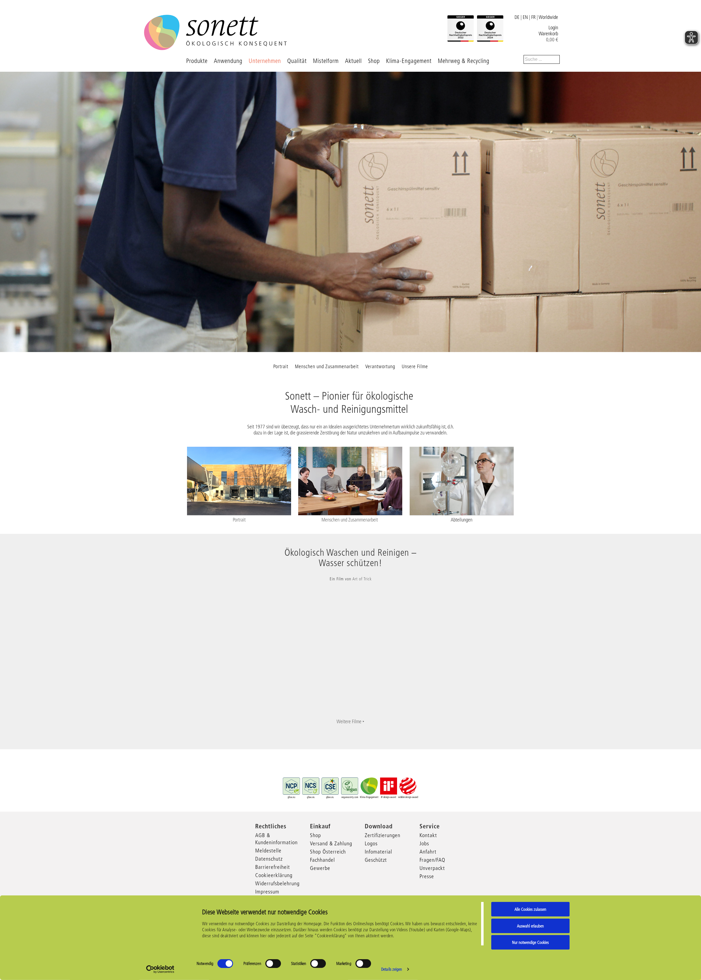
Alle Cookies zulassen (530, 909)
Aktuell (353, 61)
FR (533, 17)
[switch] (273, 963)
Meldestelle (268, 850)
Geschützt (376, 860)
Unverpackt (432, 868)
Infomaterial (378, 851)
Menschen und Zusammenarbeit (327, 367)
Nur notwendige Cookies (530, 942)
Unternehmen (265, 61)
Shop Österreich (328, 851)
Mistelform (326, 61)
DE (517, 17)
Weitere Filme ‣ (350, 722)
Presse (427, 876)
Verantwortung (380, 367)
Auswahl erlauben (530, 925)
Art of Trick (362, 578)
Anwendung (228, 61)
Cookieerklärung (273, 875)
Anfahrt (428, 851)
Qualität (297, 61)
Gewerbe (320, 868)
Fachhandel (322, 860)
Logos (371, 843)
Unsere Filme (415, 367)
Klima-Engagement (409, 61)
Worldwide (548, 17)
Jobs (424, 843)
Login (553, 28)
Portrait (280, 367)
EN (525, 17)
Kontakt (428, 835)
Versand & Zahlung (331, 843)
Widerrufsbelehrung (277, 883)
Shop (374, 61)
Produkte (197, 61)
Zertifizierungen (382, 835)
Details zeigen (391, 969)
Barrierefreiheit (272, 867)
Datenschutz (269, 858)
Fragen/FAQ (432, 860)
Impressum (267, 891)
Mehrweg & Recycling (463, 61)
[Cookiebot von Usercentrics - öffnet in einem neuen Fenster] (160, 969)
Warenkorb (548, 34)
